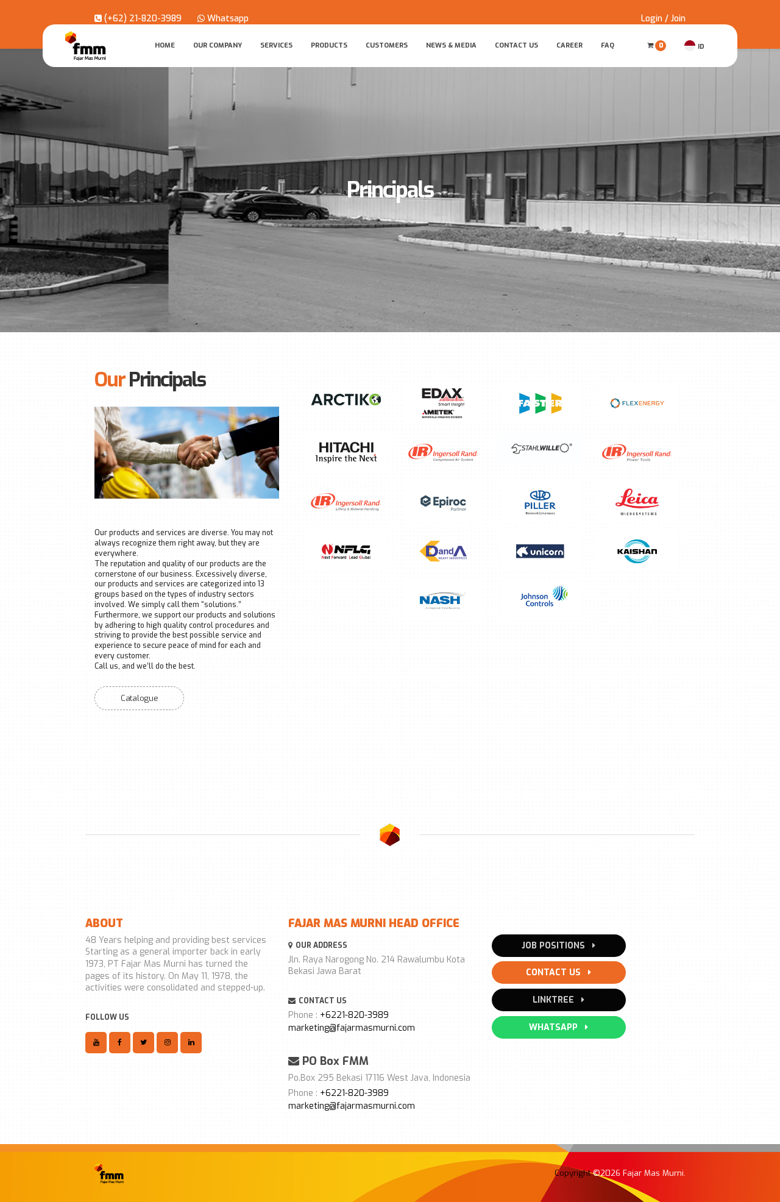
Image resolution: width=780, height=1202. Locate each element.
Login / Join (663, 18)
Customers (387, 45)
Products (329, 45)
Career (569, 45)
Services (276, 45)
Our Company (217, 45)
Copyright (572, 1173)
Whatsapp (227, 18)
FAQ (607, 45)
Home (165, 45)
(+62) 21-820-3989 (142, 18)
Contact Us (516, 45)
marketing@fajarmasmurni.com (351, 1028)
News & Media (451, 45)
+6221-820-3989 (354, 1015)
